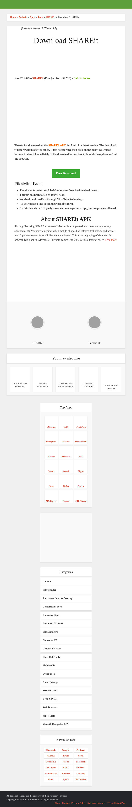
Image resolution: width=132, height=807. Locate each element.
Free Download (66, 173)
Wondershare (50, 773)
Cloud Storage (50, 682)
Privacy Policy (78, 803)
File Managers (50, 632)
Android (23, 17)
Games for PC (50, 640)
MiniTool (80, 767)
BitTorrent (80, 779)
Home (13, 17)
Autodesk (65, 773)
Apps (32, 17)
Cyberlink (51, 761)
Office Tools (49, 674)
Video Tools (49, 716)
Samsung (80, 773)
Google (65, 750)
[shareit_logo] (66, 62)
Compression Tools (52, 606)
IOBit (66, 755)
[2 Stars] (10, 28)
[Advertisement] (66, 117)
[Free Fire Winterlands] (42, 373)
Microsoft (51, 750)
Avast (50, 779)
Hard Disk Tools (51, 657)
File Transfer (49, 590)
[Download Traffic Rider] (88, 373)
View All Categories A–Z (55, 724)
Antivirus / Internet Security (57, 598)
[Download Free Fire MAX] (19, 373)
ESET (66, 767)
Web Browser (50, 707)
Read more (111, 239)
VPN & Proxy (50, 699)
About (57, 803)
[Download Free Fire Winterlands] (65, 373)
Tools (40, 17)
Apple (66, 779)
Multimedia (49, 665)
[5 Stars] (19, 28)
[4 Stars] (16, 28)
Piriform (80, 750)
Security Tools (50, 690)
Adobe (66, 761)
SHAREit (50, 17)
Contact (66, 803)
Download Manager (53, 623)
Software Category (96, 803)
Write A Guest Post (116, 803)
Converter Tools (51, 615)
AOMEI (51, 755)
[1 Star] (8, 28)
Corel (81, 755)
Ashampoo (51, 767)
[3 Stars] (13, 28)
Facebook (80, 761)
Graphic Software (52, 648)
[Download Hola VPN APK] (111, 374)
